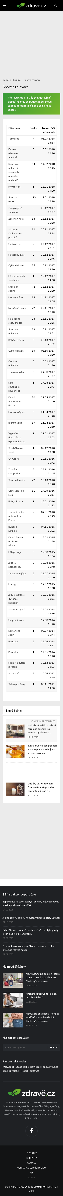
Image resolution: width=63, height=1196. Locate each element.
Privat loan (14, 186)
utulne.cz (20, 1067)
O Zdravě (32, 1153)
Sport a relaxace (32, 79)
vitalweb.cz (8, 1067)
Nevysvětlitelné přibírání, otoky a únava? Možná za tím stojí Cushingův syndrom (43, 977)
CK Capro (13, 458)
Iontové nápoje (16, 412)
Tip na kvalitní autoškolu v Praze (16, 516)
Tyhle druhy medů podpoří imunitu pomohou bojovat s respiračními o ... (42, 749)
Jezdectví (13, 673)
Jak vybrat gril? (16, 609)
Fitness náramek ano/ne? (13, 153)
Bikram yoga (15, 422)
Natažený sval (16, 254)
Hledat (54, 1047)
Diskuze (16, 79)
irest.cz (24, 1071)
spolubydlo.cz (50, 1067)
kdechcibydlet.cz (11, 1071)
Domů (6, 79)
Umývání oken (16, 620)
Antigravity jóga (17, 573)
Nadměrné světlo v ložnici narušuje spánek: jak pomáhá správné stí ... (42, 729)
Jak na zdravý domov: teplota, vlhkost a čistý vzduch (31, 917)
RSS (31, 1173)
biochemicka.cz (33, 1067)
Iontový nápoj (15, 297)
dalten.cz (34, 1071)
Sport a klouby (16, 480)
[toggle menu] (4, 5)
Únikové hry (15, 244)
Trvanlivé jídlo (16, 372)
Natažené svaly (17, 308)
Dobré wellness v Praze (14, 401)
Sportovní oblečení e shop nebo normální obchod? (14, 172)
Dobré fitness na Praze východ (15, 541)
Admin (31, 1177)
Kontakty (31, 1158)
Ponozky (13, 641)
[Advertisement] (31, 42)
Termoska (13, 138)
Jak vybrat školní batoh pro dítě (15, 233)
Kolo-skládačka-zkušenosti (14, 386)
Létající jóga (15, 552)
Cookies (31, 1163)
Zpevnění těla (16, 218)
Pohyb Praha (15, 501)
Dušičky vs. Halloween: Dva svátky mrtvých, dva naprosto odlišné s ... (41, 787)
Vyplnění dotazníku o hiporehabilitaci (16, 437)
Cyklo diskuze (16, 265)
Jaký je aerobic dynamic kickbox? (16, 599)
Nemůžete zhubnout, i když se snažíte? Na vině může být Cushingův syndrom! (42, 1017)
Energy (12, 584)
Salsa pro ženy (16, 684)
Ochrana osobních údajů (31, 1168)
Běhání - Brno (16, 340)
